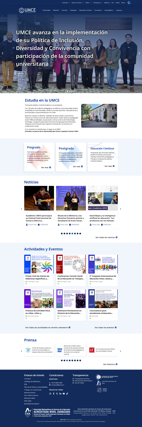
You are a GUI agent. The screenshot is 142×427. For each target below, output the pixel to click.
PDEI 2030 (27, 401)
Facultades (65, 2)
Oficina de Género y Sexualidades (36, 387)
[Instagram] (50, 394)
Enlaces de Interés (77, 2)
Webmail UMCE (29, 398)
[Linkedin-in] (60, 394)
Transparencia (97, 2)
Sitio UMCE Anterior (31, 395)
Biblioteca (107, 2)
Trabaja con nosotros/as (32, 390)
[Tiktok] (67, 394)
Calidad (117, 2)
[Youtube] (64, 394)
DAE (112, 2)
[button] (71, 53)
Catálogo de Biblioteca (32, 381)
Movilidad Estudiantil (31, 404)
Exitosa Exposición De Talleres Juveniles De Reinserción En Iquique (68, 218)
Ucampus (27, 379)
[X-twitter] (57, 394)
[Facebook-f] (54, 394)
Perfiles (87, 2)
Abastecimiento (29, 393)
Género (123, 2)
